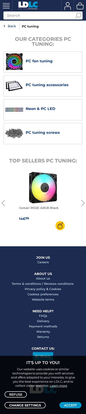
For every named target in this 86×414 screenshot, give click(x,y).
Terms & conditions (26, 283)
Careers (43, 262)
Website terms (43, 299)
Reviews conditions (59, 283)
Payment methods (43, 326)
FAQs (43, 316)
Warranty (43, 331)
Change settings (25, 405)
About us (43, 278)
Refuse (15, 394)
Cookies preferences (43, 294)
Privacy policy (35, 289)
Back (12, 26)
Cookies (55, 289)
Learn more (58, 385)
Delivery (43, 321)
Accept (70, 405)
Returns (43, 337)
